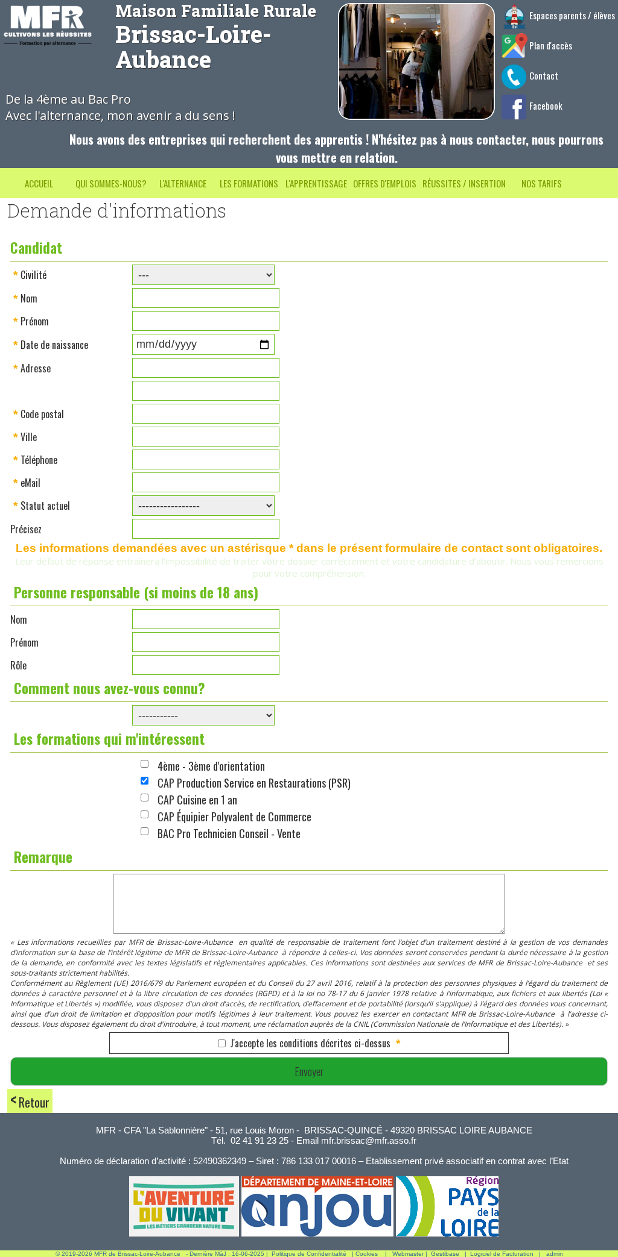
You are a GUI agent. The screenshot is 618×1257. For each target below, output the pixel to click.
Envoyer (309, 1071)
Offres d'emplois (384, 183)
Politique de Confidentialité (309, 1253)
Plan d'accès (549, 45)
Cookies (366, 1253)
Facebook (544, 105)
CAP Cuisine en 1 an (197, 799)
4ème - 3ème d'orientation (211, 766)
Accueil (39, 183)
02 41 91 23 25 (259, 1140)
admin (554, 1253)
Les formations (249, 183)
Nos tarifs (541, 183)
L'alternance (182, 183)
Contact (542, 75)
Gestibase (445, 1253)
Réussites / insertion (464, 183)
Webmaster (408, 1253)
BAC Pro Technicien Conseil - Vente (229, 833)
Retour (34, 1102)
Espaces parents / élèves (571, 15)
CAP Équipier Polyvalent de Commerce (234, 816)
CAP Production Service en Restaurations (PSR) (254, 783)
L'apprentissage (316, 183)
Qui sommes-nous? (111, 183)
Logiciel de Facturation (502, 1253)
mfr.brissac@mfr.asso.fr (368, 1140)
